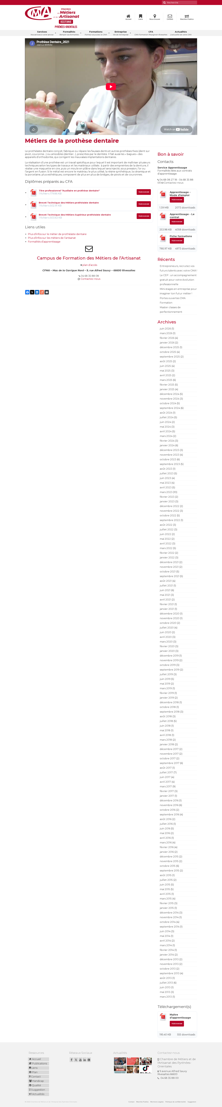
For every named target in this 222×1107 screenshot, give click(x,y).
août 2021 (166, 580)
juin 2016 (165, 828)
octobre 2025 (168, 352)
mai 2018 (165, 730)
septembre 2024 (170, 408)
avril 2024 (166, 431)
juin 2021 (165, 590)
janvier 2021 (167, 609)
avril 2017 (165, 781)
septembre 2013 (169, 973)
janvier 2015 (167, 908)
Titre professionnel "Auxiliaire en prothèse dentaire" (69, 190)
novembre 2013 (169, 964)
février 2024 (167, 440)
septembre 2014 (169, 926)
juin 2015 (165, 884)
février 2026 (167, 338)
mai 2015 (165, 889)
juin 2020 (165, 632)
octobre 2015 (167, 865)
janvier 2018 (167, 744)
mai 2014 (165, 936)
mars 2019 (166, 688)
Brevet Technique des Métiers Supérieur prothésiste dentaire (75, 214)
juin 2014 (165, 931)
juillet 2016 (166, 823)
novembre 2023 (169, 454)
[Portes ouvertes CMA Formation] (119, 1069)
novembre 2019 (169, 660)
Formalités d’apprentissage (44, 241)
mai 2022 (165, 538)
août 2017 (166, 767)
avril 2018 (165, 735)
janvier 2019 (167, 697)
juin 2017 (165, 777)
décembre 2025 (169, 347)
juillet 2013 (166, 982)
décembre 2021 (169, 562)
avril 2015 (165, 894)
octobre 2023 (168, 459)
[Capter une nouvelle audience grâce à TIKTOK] (145, 1069)
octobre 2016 (167, 809)
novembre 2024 (169, 398)
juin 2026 (165, 328)
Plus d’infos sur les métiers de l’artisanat (52, 237)
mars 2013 (166, 996)
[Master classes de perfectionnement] (132, 1069)
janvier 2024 (167, 445)
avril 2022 (166, 543)
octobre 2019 (168, 665)
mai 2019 (165, 683)
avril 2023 (166, 487)
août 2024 (166, 412)
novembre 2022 (169, 510)
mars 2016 (166, 842)
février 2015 (167, 903)
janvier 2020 (167, 651)
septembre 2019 (169, 669)
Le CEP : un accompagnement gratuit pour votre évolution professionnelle (178, 280)
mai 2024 (165, 426)
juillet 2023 (167, 473)
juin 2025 (165, 366)
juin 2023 (165, 478)
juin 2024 (165, 422)
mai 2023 (165, 482)
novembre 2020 (169, 618)
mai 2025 (165, 370)
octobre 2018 (168, 707)
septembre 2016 (169, 814)
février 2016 (167, 847)
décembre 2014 (169, 912)
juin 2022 (165, 534)
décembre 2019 (169, 655)
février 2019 (167, 693)
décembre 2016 (169, 800)
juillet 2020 (167, 627)
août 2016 (166, 819)
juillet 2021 (166, 585)
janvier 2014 (167, 954)
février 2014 (167, 950)
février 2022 (167, 552)
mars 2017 (166, 786)
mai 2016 (165, 833)
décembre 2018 (169, 702)
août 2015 (166, 875)
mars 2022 (166, 548)
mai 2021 (165, 595)
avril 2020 (166, 637)
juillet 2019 (166, 674)
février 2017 (167, 791)
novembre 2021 (169, 566)
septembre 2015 (169, 870)
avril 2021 (165, 599)
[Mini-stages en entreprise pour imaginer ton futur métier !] (145, 1061)
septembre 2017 (169, 763)
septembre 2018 (170, 711)
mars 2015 (166, 898)
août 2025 (166, 361)
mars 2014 (166, 945)
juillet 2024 (167, 417)
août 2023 (166, 468)
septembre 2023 (170, 464)
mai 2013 (165, 992)
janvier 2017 (167, 795)
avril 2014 (165, 940)
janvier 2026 (167, 342)
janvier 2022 (167, 557)
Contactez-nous (90, 278)
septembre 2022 (170, 520)
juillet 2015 (166, 880)
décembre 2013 (169, 959)
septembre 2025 (170, 356)
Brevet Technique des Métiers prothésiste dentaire (69, 202)
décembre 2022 (169, 506)
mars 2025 (166, 380)
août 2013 (166, 978)
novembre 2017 (169, 753)
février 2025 (167, 384)
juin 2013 (165, 987)
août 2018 (166, 716)
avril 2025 (165, 375)
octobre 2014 (168, 922)
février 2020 (167, 646)
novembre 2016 (169, 805)
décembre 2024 (169, 394)
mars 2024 (166, 436)
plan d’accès (89, 265)
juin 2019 (165, 679)
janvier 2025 (167, 389)
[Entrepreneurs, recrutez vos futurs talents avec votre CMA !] (119, 1061)
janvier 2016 (167, 851)
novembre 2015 (169, 861)
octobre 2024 (168, 403)
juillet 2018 (166, 721)
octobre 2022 (168, 515)
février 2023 (167, 496)
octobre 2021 (168, 571)
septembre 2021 (169, 576)
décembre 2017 (169, 749)
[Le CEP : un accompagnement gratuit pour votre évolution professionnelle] (132, 1061)
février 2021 (167, 604)
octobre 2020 (168, 623)
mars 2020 (166, 641)
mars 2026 (166, 333)
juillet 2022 (167, 529)
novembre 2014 (169, 917)
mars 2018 (166, 739)
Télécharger (143, 192)
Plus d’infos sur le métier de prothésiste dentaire (57, 234)
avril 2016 (165, 837)
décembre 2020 (169, 613)
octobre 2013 (168, 968)
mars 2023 (166, 492)
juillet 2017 (166, 772)
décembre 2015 (169, 856)
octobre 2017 (168, 758)
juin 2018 (165, 725)
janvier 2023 (167, 501)
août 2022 (166, 524)
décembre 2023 (169, 450)
